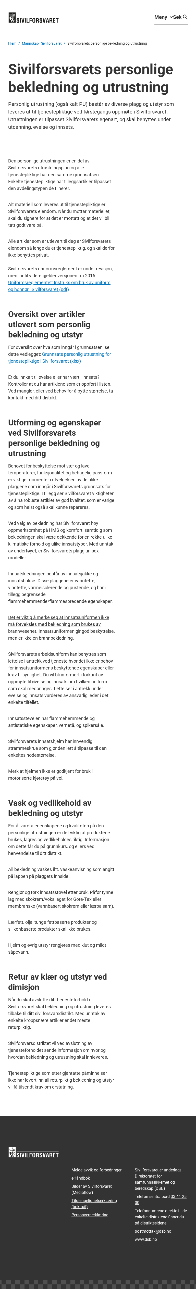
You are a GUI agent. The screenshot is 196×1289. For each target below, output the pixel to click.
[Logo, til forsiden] (33, 17)
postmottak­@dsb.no (153, 1231)
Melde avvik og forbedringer (96, 1170)
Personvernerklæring (89, 1214)
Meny (160, 17)
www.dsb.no (146, 1239)
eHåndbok (80, 1178)
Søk (177, 17)
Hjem (12, 43)
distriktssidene (153, 1223)
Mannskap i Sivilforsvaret (42, 43)
